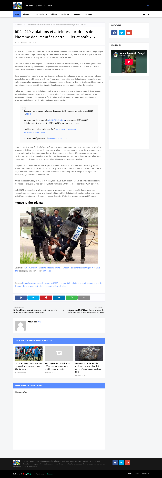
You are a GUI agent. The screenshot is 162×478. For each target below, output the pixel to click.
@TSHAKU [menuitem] (89, 14)
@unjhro (61, 120)
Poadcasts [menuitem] (64, 14)
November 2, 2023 (55, 138)
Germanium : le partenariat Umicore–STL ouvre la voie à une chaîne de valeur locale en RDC (88, 367)
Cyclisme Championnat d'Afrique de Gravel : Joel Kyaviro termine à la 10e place (28, 366)
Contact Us (145, 474)
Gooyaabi (50, 474)
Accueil (17, 25)
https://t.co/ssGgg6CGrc (66, 129)
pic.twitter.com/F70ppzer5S (35, 132)
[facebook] (144, 14)
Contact (50, 6)
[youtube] (129, 32)
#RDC (28, 114)
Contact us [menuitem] (77, 14)
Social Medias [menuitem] (39, 14)
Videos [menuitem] (54, 14)
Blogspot (30, 474)
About (39, 6)
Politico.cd (46, 271)
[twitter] (148, 14)
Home (31, 6)
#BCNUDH (52, 120)
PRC (17, 43)
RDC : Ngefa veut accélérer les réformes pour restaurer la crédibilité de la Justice (57, 366)
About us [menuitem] (26, 14)
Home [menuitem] (17, 14)
